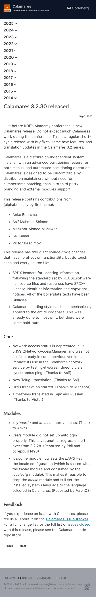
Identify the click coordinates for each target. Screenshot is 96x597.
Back (9, 545)
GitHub (26, 578)
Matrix (45, 578)
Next (23, 545)
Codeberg (80, 8)
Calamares (31, 8)
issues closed (79, 524)
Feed (62, 578)
